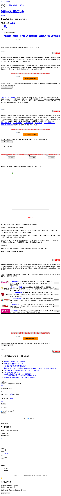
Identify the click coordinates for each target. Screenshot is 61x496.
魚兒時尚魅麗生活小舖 (12, 11)
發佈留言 (3, 412)
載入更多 (3, 403)
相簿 (5, 26)
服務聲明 (45, 475)
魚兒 (2, 385)
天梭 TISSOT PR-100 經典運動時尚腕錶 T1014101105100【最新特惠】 (22, 370)
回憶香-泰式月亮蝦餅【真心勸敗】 (13, 372)
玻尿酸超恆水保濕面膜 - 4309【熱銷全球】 (15, 361)
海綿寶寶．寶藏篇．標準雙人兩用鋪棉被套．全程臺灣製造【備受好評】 (32, 36)
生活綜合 (12, 23)
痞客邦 (9, 394)
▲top (2, 401)
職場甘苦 (12, 398)
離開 (9, 493)
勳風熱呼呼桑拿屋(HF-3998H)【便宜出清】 (15, 367)
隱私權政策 (38, 475)
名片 (5, 29)
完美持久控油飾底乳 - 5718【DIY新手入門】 (15, 365)
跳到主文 (3, 15)
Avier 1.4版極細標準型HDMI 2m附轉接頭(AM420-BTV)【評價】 (20, 375)
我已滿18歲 (3, 493)
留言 (12, 394)
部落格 (5, 27)
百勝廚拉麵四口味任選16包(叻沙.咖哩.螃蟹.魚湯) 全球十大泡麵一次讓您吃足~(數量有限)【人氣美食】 (30, 368)
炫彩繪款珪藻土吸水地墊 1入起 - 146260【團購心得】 (18, 374)
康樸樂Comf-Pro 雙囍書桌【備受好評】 (14, 363)
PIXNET (19, 475)
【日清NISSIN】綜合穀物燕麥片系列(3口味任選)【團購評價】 (20, 377)
